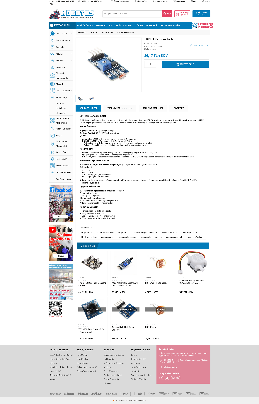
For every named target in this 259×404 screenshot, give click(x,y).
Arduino (59, 54)
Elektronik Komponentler (62, 75)
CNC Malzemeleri (63, 172)
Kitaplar (59, 135)
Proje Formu (180, 1)
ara (169, 13)
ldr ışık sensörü (87, 232)
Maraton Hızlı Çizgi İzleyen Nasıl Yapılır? (61, 369)
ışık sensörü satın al (174, 237)
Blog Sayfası (142, 1)
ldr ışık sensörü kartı (89, 237)
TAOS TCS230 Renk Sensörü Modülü (92, 284)
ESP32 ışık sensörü (169, 232)
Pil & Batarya (61, 97)
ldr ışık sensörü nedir (106, 232)
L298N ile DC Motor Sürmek (61, 355)
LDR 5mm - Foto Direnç (156, 283)
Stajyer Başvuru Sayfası (114, 355)
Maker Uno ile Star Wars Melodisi (60, 361)
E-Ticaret (122, 401)
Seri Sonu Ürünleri (63, 179)
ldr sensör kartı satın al (128, 237)
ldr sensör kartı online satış (151, 237)
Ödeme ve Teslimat (121, 1)
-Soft (116, 401)
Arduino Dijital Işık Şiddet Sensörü (123, 328)
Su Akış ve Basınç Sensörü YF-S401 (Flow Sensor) (191, 282)
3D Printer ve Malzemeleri (61, 143)
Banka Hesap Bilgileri (113, 375)
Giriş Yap (184, 13)
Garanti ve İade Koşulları (141, 375)
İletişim (207, 1)
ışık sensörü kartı (108, 237)
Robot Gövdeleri (63, 91)
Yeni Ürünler (85, 25)
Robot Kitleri (104, 25)
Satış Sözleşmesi (111, 371)
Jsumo (81, 278)
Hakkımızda (109, 359)
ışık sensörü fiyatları (194, 237)
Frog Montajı (82, 359)
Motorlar (60, 61)
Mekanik (59, 84)
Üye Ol (185, 15)
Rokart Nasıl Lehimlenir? (87, 367)
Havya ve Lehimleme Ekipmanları (61, 108)
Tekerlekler (61, 67)
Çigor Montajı (82, 363)
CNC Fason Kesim (170, 25)
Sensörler (60, 47)
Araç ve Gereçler (63, 152)
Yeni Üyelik (135, 363)
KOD (195, 1)
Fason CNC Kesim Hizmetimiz (111, 381)
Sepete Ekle (187, 64)
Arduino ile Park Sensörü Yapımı (60, 377)
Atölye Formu (123, 25)
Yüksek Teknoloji (146, 25)
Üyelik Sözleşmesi (138, 367)
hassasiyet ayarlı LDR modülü (145, 232)
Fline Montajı (82, 355)
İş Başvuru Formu (161, 1)
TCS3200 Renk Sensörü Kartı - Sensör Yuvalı (92, 330)
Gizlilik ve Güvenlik (138, 379)
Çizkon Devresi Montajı (86, 371)
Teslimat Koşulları (138, 359)
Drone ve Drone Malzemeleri (62, 120)
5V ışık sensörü (124, 232)
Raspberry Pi (61, 159)
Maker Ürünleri (62, 166)
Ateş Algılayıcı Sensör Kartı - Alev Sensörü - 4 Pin (125, 284)
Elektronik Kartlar (63, 40)
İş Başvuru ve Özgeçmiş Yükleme (114, 365)
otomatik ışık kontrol (189, 232)
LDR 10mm (150, 327)
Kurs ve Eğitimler (63, 129)
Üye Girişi (135, 371)
